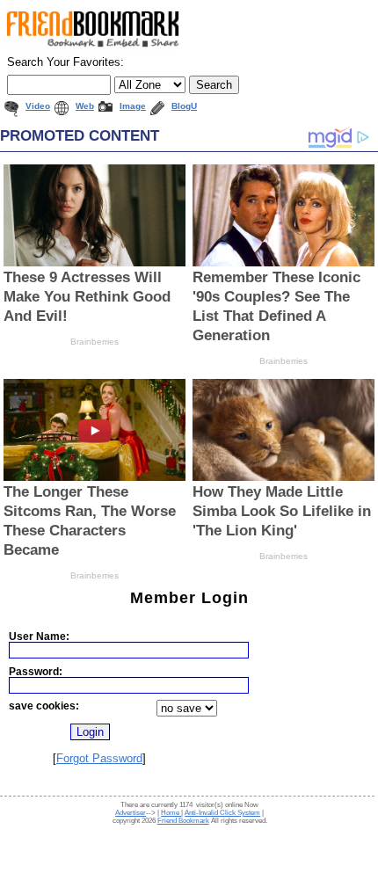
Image (133, 106)
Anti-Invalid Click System (222, 813)
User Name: (39, 636)
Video (37, 106)
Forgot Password (99, 758)
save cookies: (44, 705)
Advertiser (130, 813)
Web (85, 106)
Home (171, 813)
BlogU (184, 106)
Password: (35, 671)
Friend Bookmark (183, 821)
